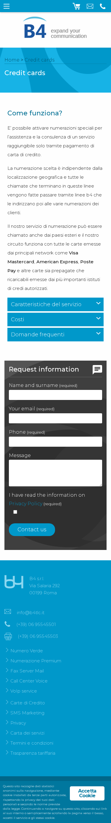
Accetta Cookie (87, 793)
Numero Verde (26, 650)
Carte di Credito (27, 703)
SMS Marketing (27, 713)
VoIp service (23, 691)
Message (20, 455)
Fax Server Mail (27, 671)
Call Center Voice (29, 681)
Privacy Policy (25, 503)
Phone (27, 432)
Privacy (18, 723)
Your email (31, 409)
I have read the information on (47, 499)
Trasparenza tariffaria (32, 753)
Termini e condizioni (31, 743)
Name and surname (43, 385)
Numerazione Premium (35, 661)
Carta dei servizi (27, 733)
